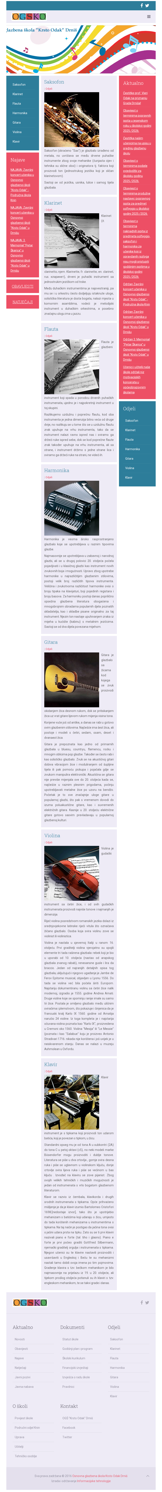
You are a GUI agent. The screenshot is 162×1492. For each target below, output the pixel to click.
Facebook (68, 1427)
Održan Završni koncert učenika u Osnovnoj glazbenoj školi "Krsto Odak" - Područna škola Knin (136, 294)
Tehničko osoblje (26, 1456)
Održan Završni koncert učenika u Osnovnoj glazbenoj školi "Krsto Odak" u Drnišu (136, 322)
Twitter (67, 1437)
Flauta (51, 329)
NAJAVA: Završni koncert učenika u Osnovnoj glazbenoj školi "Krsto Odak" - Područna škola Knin (22, 185)
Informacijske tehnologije (94, 1481)
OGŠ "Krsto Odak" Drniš (77, 1418)
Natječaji (20, 1367)
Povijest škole (24, 1418)
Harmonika (56, 470)
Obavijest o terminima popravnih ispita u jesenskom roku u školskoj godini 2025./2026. (137, 120)
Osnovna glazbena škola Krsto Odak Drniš (99, 1476)
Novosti (20, 1339)
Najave (19, 1358)
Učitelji (19, 1446)
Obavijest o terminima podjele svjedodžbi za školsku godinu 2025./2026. (135, 171)
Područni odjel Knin (27, 1427)
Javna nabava (24, 1386)
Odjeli (49, 88)
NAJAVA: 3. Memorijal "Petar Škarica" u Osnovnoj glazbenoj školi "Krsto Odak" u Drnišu (22, 255)
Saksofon (54, 82)
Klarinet (53, 203)
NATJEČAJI (23, 301)
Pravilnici (68, 1386)
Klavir (50, 1064)
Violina (52, 835)
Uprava (19, 1437)
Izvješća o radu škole (76, 1377)
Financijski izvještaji (75, 1367)
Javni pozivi (22, 1377)
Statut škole (70, 1339)
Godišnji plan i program (77, 1348)
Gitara (51, 642)
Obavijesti (21, 1348)
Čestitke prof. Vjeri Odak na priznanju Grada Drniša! (135, 98)
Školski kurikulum (73, 1358)
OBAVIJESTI (22, 286)
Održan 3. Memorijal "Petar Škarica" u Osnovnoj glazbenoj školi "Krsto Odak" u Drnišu (136, 349)
